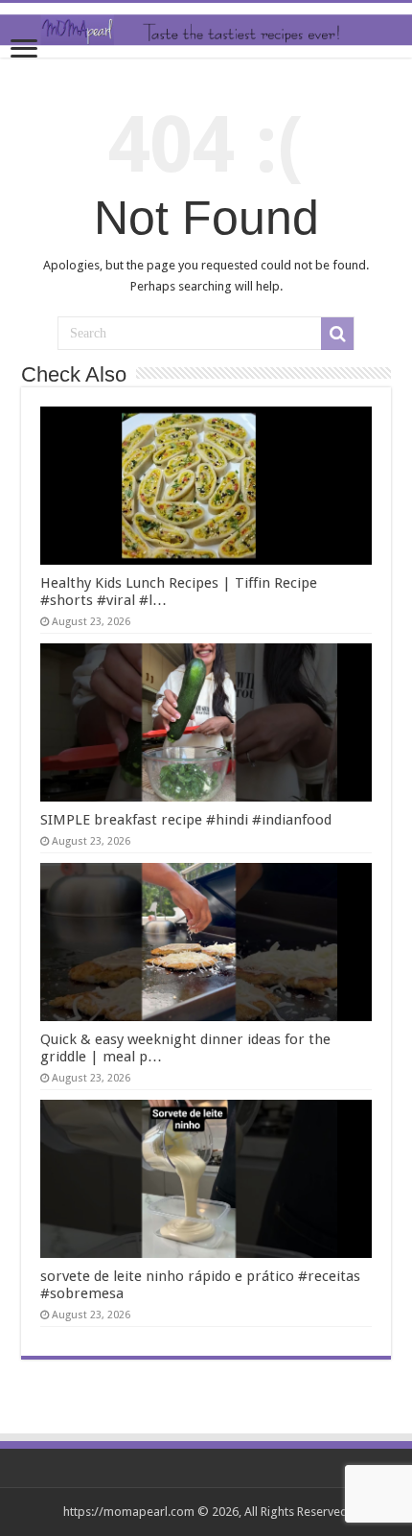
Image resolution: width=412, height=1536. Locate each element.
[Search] (337, 333)
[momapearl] (206, 30)
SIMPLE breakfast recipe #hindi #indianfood (186, 819)
